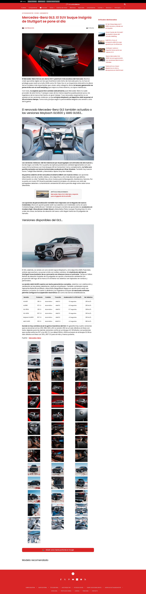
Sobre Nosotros (30, 587)
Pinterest (69, 579)
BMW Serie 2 (41, 1)
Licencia (77, 591)
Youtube (44, 8)
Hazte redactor (66, 587)
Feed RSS (85, 579)
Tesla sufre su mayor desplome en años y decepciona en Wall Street (114, 68)
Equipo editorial (42, 587)
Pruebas (23, 8)
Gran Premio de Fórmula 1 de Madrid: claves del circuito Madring (114, 34)
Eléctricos (73, 8)
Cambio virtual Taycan (53, 1)
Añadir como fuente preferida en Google (60, 550)
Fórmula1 (117, 8)
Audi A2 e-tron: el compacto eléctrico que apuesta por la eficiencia (113, 42)
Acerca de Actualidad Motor (113, 587)
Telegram (77, 579)
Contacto (95, 591)
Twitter (65, 579)
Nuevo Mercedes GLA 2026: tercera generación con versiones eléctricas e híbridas (114, 59)
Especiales (81, 8)
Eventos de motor (62, 8)
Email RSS (81, 579)
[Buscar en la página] (125, 4)
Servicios (108, 8)
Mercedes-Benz (35, 338)
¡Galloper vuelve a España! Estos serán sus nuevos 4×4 (114, 50)
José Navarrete (29, 28)
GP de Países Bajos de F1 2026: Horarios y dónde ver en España (114, 26)
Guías (51, 8)
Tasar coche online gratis (94, 587)
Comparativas (33, 8)
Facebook (61, 579)
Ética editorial (54, 587)
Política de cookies (66, 591)
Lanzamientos (91, 8)
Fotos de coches (78, 587)
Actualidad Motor (27, 13)
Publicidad (85, 591)
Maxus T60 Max (32, 1)
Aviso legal (54, 591)
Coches (100, 8)
